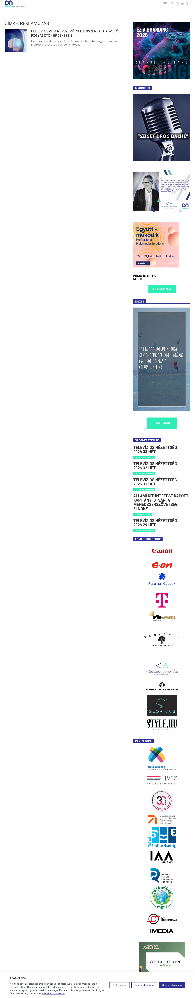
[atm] (156, 266)
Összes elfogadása (172, 985)
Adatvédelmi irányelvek (53, 993)
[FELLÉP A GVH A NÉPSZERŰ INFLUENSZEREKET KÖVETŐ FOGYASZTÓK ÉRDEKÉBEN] (16, 40)
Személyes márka (142, 514)
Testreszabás (119, 985)
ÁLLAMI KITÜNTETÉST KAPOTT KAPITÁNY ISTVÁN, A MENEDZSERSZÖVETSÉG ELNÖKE (160, 502)
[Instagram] (177, 3)
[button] (188, 4)
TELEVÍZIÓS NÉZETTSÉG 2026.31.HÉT (155, 482)
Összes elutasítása (144, 985)
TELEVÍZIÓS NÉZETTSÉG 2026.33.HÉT (155, 449)
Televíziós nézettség (144, 457)
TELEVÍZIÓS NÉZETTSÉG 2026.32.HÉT (155, 466)
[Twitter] (182, 3)
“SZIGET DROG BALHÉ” (163, 136)
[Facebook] (172, 3)
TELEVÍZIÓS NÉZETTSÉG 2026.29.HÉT (155, 522)
